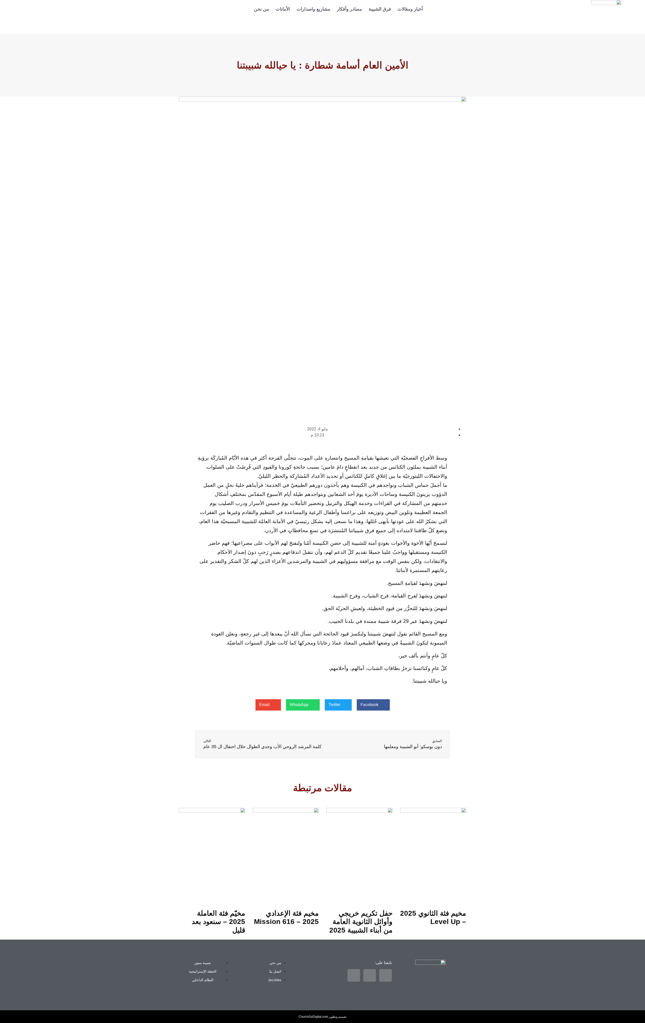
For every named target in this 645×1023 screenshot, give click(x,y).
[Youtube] (156, 23)
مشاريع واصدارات (313, 9)
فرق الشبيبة (380, 9)
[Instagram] (173, 23)
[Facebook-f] (156, 9)
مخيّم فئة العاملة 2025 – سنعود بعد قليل (218, 921)
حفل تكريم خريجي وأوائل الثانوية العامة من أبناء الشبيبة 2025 (361, 921)
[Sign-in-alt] (173, 9)
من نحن (261, 9)
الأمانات (283, 9)
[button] (373, 705)
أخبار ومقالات (410, 9)
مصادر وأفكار (349, 9)
